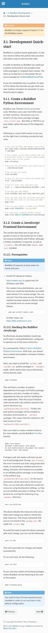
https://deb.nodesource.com (18, 321)
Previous (11, 612)
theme (29, 626)
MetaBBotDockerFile (32, 77)
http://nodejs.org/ (14, 281)
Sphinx (16, 626)
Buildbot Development (19, 13)
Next (38, 612)
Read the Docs (9, 628)
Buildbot (26, 4)
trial (25, 109)
